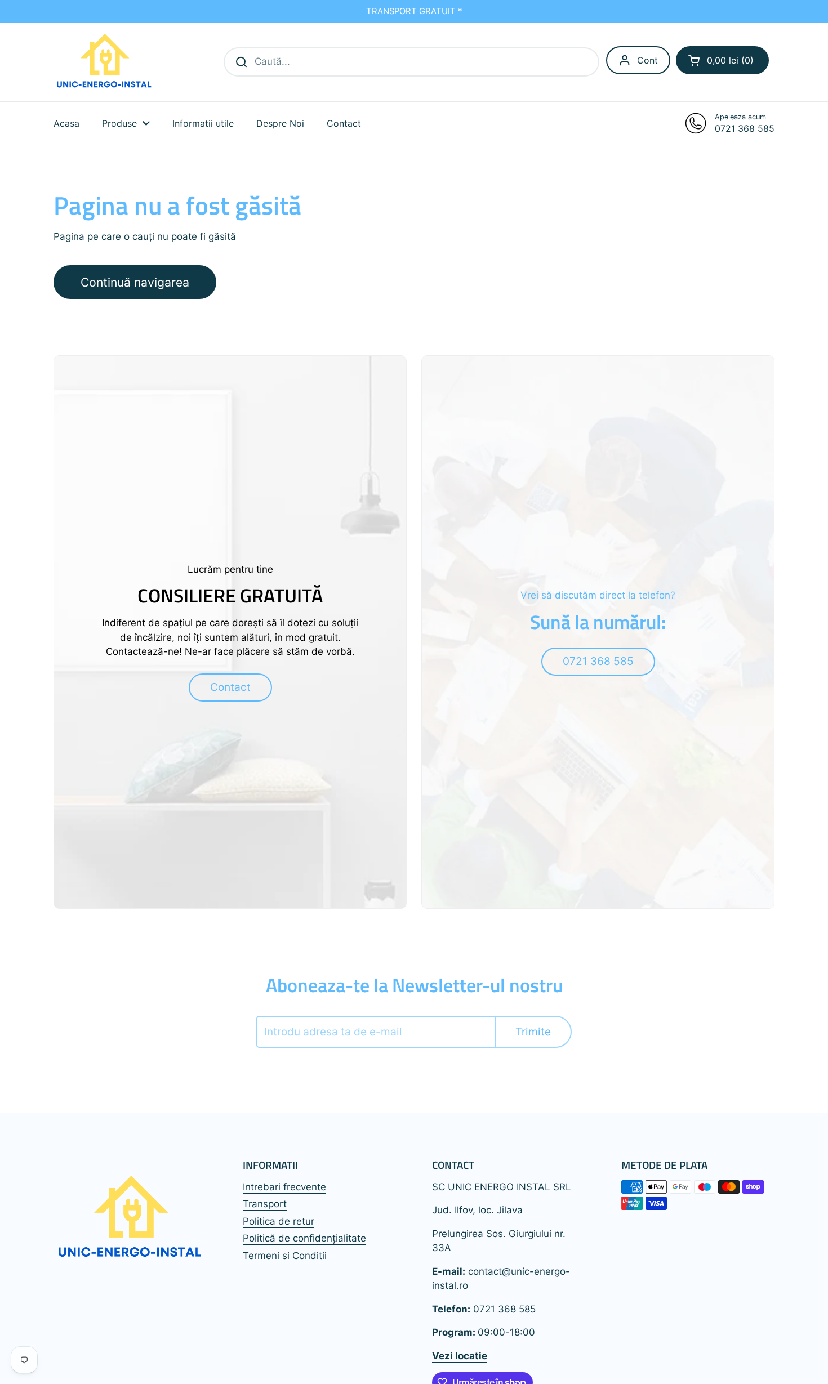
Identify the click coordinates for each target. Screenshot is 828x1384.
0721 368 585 (598, 661)
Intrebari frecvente (284, 1187)
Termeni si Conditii (285, 1255)
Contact (230, 687)
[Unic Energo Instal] (104, 62)
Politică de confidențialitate (304, 1238)
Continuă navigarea (135, 282)
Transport (265, 1203)
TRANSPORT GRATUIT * (414, 11)
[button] (722, 60)
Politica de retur (278, 1221)
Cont (647, 60)
